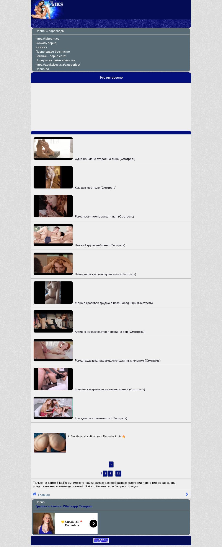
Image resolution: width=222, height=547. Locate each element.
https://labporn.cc (47, 38)
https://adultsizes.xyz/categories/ (58, 64)
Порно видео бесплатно (53, 51)
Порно (40, 502)
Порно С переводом (50, 30)
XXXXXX (41, 47)
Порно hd (42, 69)
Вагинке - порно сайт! (51, 56)
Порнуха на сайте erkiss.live (55, 60)
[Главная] (47, 17)
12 (118, 473)
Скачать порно (46, 43)
